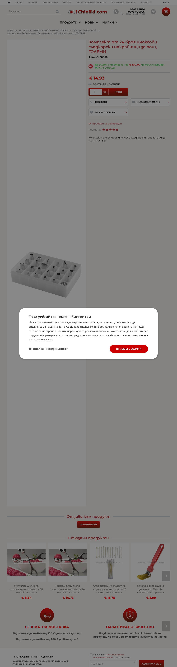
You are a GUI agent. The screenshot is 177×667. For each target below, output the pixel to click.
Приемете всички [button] (129, 348)
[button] (48, 349)
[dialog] (88, 333)
